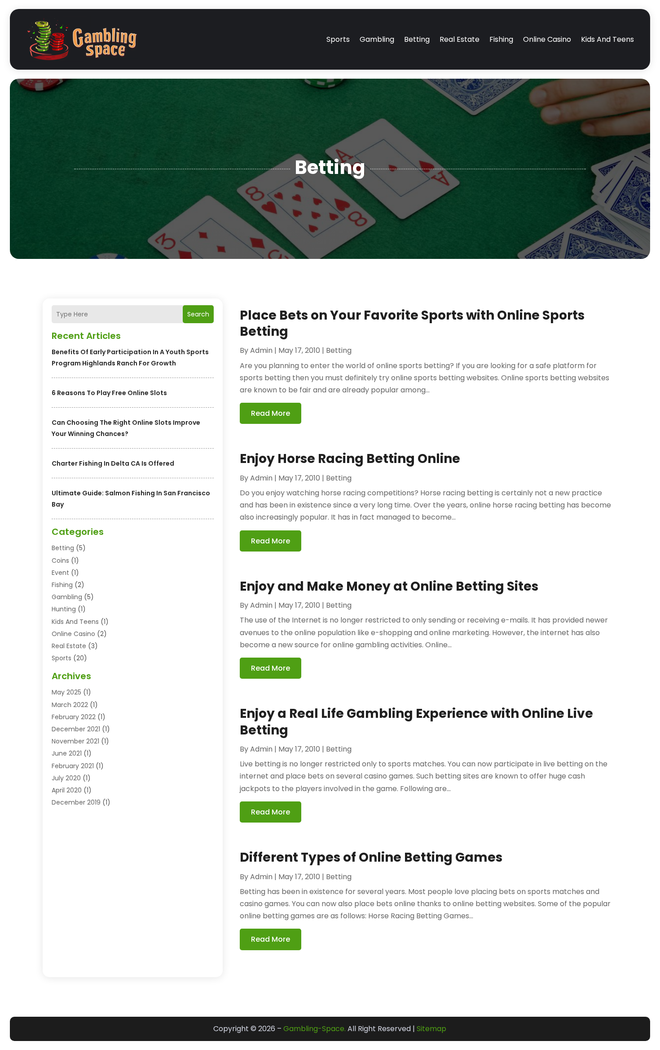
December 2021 (76, 729)
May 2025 (66, 692)
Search (198, 314)
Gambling (377, 39)
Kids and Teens (607, 39)
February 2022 (74, 716)
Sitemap (431, 1028)
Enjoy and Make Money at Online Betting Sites (389, 586)
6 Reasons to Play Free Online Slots (109, 392)
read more (270, 413)
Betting (417, 39)
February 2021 (73, 765)
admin (261, 350)
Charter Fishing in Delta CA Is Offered (113, 463)
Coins (60, 560)
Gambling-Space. (314, 1028)
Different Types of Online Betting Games (371, 857)
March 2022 (70, 704)
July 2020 (66, 778)
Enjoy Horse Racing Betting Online (350, 458)
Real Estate (460, 39)
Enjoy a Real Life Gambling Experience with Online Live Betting (416, 722)
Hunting (64, 609)
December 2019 (76, 802)
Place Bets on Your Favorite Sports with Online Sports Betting (412, 323)
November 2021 (75, 741)
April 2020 (67, 790)
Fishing (501, 39)
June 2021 (67, 753)
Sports (338, 39)
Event (60, 572)
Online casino (547, 39)
